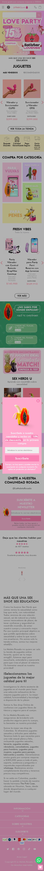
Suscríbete (22, 458)
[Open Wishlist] (40, 867)
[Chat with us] (38, 860)
